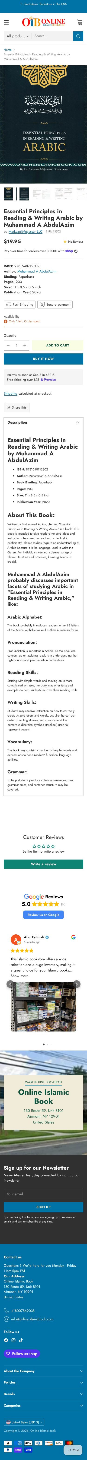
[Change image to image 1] (8, 193)
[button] (43, 915)
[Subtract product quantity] (8, 345)
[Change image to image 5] (64, 193)
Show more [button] (19, 975)
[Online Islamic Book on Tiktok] (21, 1341)
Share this (19, 407)
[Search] (78, 36)
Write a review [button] (43, 864)
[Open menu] (6, 22)
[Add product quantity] (25, 345)
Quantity (10, 335)
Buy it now (43, 358)
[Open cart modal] (79, 22)
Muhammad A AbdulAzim (36, 271)
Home (8, 50)
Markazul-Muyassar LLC (25, 231)
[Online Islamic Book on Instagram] (13, 1341)
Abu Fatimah (34, 937)
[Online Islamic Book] (44, 22)
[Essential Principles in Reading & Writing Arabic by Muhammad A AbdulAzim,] (43, 124)
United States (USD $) (25, 1422)
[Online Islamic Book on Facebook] (6, 1341)
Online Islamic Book (43, 1430)
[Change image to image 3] (24, 193)
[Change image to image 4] (41, 193)
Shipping (10, 393)
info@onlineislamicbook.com (32, 1319)
